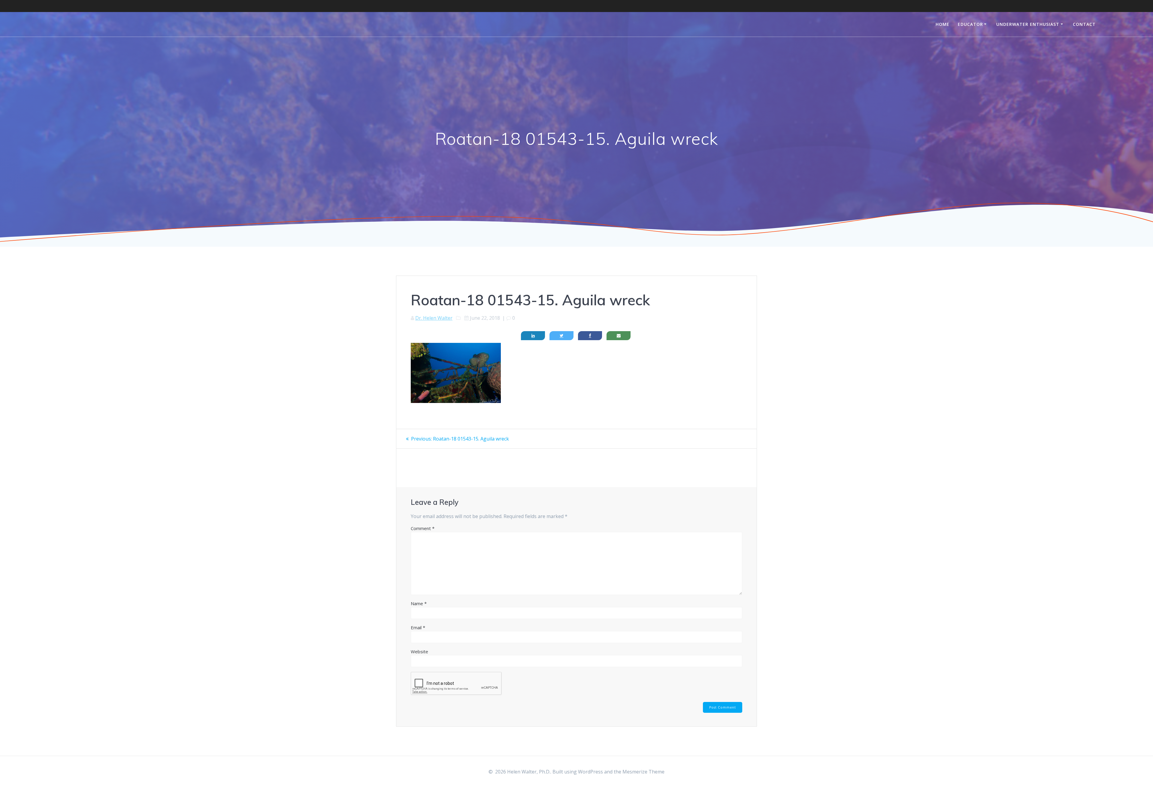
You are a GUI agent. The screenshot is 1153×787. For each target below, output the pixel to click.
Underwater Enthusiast (1027, 24)
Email (418, 627)
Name (419, 603)
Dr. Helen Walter (433, 318)
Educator (970, 24)
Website (419, 651)
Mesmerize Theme (643, 771)
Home (942, 24)
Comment (422, 528)
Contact (1084, 24)
